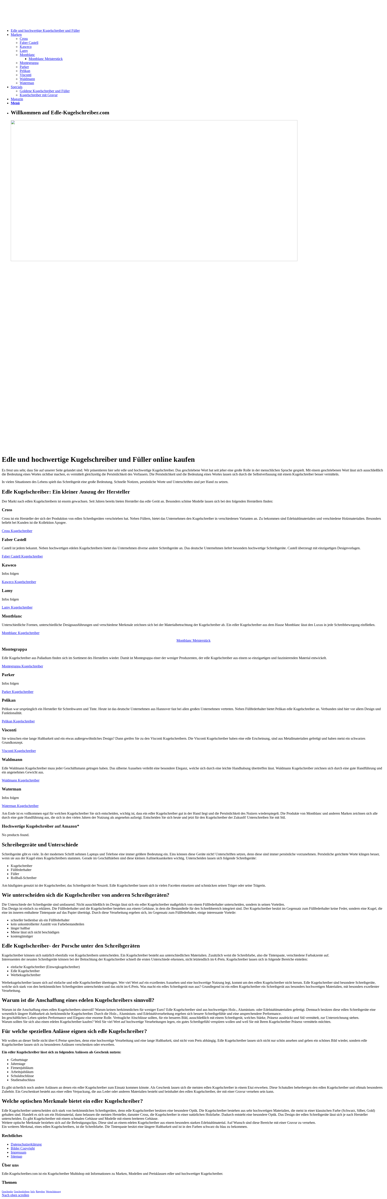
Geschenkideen (22, 1191)
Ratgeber (40, 1191)
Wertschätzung (53, 1191)
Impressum (18, 1152)
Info (32, 1191)
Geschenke (7, 1191)
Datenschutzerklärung (26, 1144)
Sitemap (16, 1156)
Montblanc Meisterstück (193, 640)
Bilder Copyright (23, 1148)
